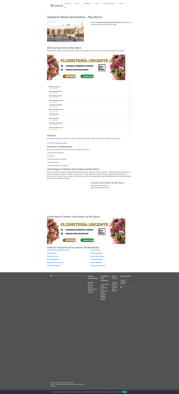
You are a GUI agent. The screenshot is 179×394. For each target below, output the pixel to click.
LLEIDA (96, 3)
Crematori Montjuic (97, 259)
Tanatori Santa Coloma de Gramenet (58, 250)
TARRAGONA (87, 3)
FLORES (121, 3)
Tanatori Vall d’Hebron (98, 256)
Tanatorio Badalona (53, 259)
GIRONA (77, 3)
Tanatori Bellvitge (96, 262)
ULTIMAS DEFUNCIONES (109, 3)
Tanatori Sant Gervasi (53, 265)
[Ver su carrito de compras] (65, 8)
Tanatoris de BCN (61, 143)
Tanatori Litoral (95, 250)
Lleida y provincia (92, 289)
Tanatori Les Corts (52, 256)
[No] (177, 392)
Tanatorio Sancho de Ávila (55, 262)
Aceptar (124, 391)
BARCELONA (68, 3)
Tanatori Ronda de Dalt (98, 265)
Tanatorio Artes (52, 253)
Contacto (122, 280)
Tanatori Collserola (96, 253)
